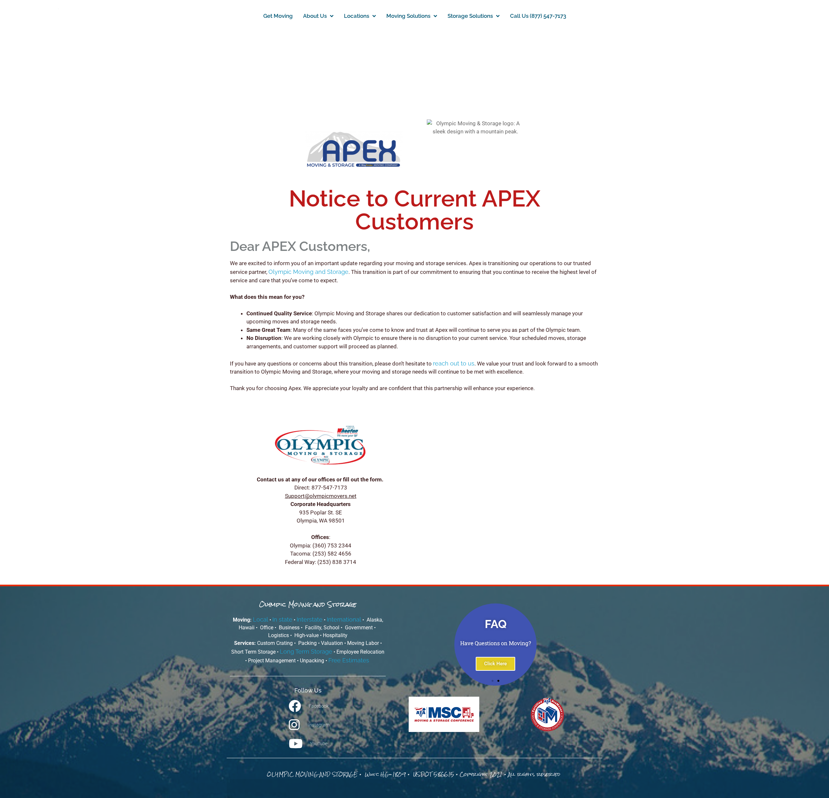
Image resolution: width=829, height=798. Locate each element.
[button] (402, 644)
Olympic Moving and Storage (308, 271)
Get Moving (278, 16)
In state (282, 619)
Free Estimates (349, 660)
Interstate (310, 619)
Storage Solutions (470, 16)
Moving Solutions (408, 16)
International (344, 619)
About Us (315, 16)
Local (260, 619)
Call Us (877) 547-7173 (538, 16)
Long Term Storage (306, 651)
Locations (356, 16)
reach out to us (453, 363)
